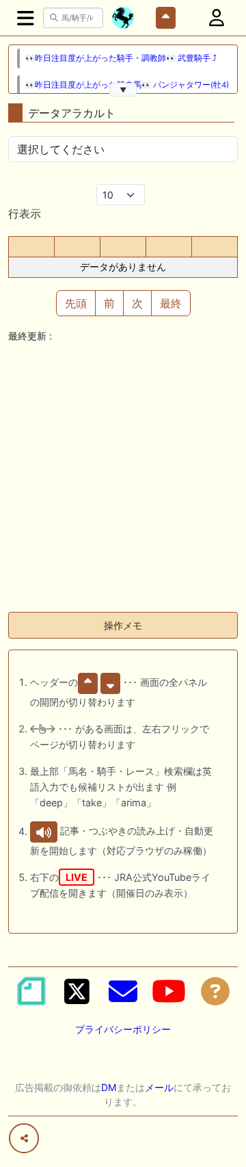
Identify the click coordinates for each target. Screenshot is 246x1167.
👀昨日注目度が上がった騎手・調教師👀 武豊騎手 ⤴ (121, 58)
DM (108, 1087)
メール (159, 1087)
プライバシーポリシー (123, 1029)
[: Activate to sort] (77, 247)
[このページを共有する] (24, 1138)
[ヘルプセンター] (215, 991)
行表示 (24, 213)
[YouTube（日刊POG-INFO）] (168, 991)
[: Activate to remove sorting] (32, 247)
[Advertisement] (123, 478)
